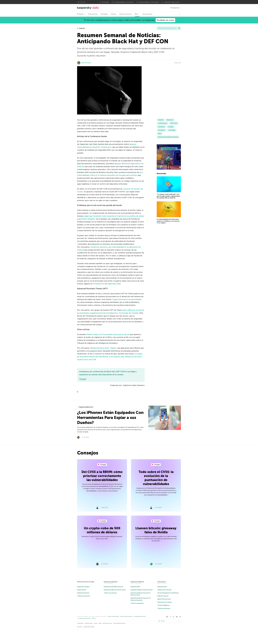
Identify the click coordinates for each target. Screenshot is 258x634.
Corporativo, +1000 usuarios (171, 2)
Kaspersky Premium (83, 593)
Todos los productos (110, 593)
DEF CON (174, 123)
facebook (161, 127)
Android (82, 28)
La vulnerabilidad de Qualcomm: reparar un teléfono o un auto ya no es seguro (168, 221)
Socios (95, 623)
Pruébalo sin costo (165, 20)
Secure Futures (147, 14)
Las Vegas (172, 130)
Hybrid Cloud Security (164, 599)
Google (170, 127)
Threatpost (97, 284)
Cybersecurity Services (164, 590)
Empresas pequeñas (111, 582)
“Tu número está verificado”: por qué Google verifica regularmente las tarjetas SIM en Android (168, 196)
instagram (161, 130)
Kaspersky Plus (81, 590)
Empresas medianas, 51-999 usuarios (149, 2)
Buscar (179, 28)
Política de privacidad (113, 616)
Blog (136, 14)
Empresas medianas (137, 582)
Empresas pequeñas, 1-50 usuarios (123, 2)
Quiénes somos (89, 623)
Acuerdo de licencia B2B (84, 618)
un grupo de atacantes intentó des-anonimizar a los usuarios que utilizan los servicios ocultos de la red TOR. (110, 357)
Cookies (94, 618)
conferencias (162, 123)
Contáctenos (80, 623)
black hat (170, 120)
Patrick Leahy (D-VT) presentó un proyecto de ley (108, 334)
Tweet (82, 379)
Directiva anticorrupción (126, 616)
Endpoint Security (163, 596)
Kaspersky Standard (83, 586)
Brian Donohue (86, 62)
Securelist (79, 626)
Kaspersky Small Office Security (113, 586)
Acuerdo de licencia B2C (140, 616)
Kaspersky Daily (114, 284)
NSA (159, 133)
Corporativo (161, 582)
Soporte (113, 14)
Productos (80, 14)
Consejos (103, 464)
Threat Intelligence (163, 605)
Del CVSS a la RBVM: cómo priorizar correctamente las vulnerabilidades (102, 476)
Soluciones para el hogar (85, 582)
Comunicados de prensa (119, 623)
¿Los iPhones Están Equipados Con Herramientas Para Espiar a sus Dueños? (110, 417)
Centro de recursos (125, 14)
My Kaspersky (175, 8)
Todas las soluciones (83, 596)
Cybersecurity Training (164, 602)
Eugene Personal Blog (88, 626)
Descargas (104, 14)
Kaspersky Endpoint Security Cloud (115, 590)
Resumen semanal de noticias (168, 137)
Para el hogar (105, 2)
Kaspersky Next (135, 586)
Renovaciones (93, 14)
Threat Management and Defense (168, 593)
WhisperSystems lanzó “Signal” (103, 348)
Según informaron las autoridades (127, 299)
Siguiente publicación (86, 407)
